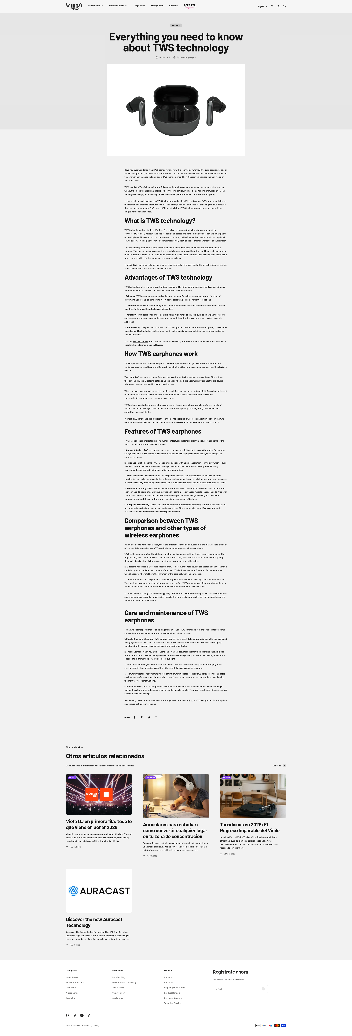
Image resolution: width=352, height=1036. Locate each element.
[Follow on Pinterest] (75, 1015)
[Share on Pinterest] (149, 717)
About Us (168, 982)
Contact (168, 977)
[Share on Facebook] (134, 717)
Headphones (94, 5)
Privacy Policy (118, 992)
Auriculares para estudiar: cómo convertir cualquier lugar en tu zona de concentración (175, 830)
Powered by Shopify (90, 1025)
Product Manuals (172, 992)
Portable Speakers (117, 5)
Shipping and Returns (174, 987)
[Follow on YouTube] (82, 1015)
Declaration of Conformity (124, 982)
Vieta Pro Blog (118, 977)
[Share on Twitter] (142, 717)
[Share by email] (156, 717)
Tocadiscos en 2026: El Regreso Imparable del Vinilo (250, 827)
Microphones (157, 5)
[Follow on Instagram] (68, 1015)
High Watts (140, 5)
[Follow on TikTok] (89, 1015)
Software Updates (173, 998)
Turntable (173, 5)
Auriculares (176, 25)
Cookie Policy (118, 987)
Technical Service (172, 1003)
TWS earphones (140, 341)
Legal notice (117, 998)
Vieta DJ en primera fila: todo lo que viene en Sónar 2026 (99, 824)
